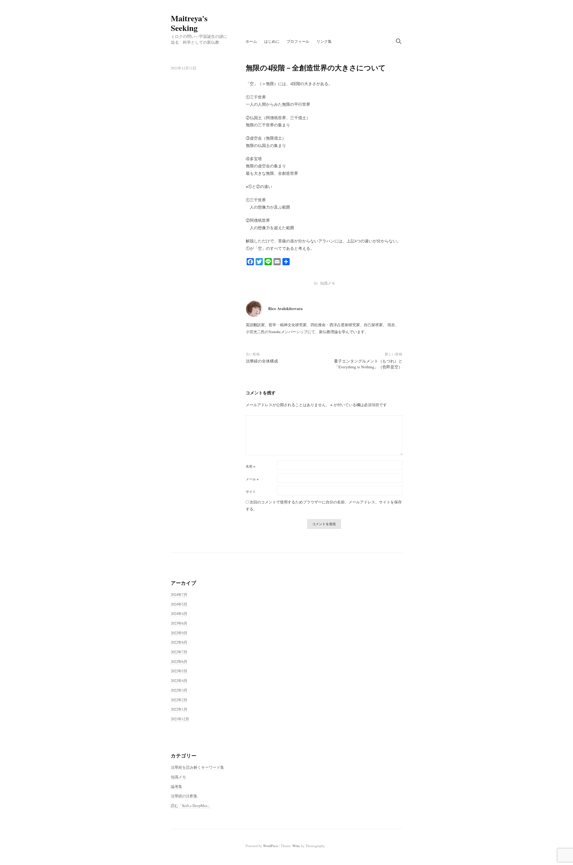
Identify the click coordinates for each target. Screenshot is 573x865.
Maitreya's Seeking (189, 23)
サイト (251, 491)
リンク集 (324, 41)
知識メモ (327, 283)
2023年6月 (179, 623)
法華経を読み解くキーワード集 (197, 767)
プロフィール (297, 41)
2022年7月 (179, 651)
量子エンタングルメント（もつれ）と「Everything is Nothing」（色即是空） (368, 363)
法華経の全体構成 (262, 361)
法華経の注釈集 (184, 795)
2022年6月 (179, 661)
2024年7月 (179, 594)
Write (296, 845)
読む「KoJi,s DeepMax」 (191, 805)
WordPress (270, 845)
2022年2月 (179, 699)
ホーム (251, 41)
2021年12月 (180, 718)
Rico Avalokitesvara (285, 308)
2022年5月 (179, 670)
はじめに (271, 41)
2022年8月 (179, 642)
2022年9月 (179, 632)
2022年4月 (179, 680)
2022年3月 (179, 690)
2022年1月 (179, 709)
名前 (250, 466)
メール (252, 479)
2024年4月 (179, 613)
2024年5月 (179, 604)
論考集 (176, 786)
